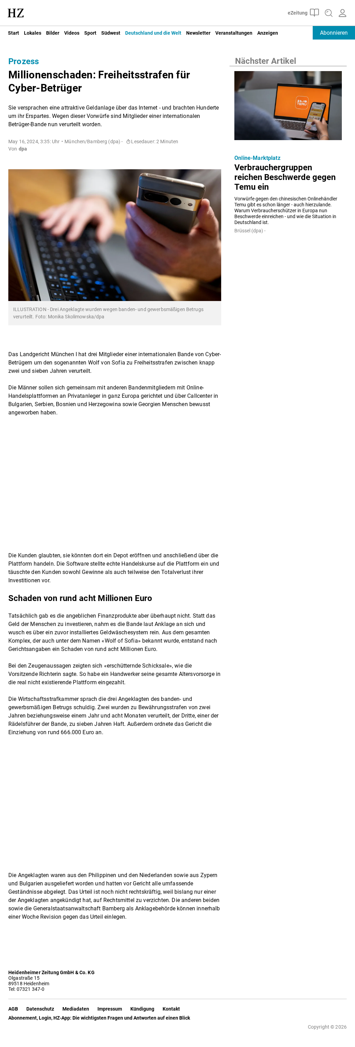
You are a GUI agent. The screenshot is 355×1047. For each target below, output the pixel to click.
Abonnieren (334, 32)
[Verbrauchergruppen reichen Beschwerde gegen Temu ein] (288, 107)
